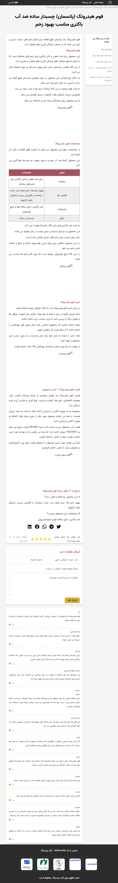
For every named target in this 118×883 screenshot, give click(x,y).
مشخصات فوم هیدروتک (101, 55)
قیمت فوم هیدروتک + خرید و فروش (99, 69)
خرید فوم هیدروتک (103, 61)
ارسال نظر (72, 600)
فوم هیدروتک (106, 49)
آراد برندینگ (86, 2)
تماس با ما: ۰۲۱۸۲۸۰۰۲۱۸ (65, 851)
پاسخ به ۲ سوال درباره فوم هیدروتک (100, 79)
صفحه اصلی (98, 2)
